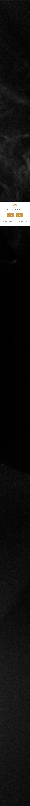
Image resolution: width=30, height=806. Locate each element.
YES (11, 215)
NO (19, 215)
